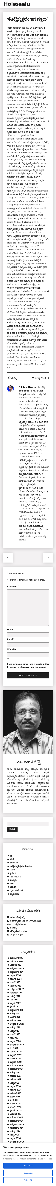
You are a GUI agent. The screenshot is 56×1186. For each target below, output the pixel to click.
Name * (11, 629)
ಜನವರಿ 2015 (15, 1114)
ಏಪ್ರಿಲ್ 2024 (15, 975)
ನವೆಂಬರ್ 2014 (16, 1121)
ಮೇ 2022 (14, 999)
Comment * (13, 586)
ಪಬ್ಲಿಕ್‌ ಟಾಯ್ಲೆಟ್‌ (16, 934)
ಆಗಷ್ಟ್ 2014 (15, 1131)
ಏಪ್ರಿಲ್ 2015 (15, 1103)
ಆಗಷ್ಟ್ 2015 (15, 1096)
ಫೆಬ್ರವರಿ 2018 (15, 1062)
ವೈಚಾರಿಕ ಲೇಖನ (16, 890)
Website (11, 649)
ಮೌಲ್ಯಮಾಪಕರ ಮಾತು (19, 931)
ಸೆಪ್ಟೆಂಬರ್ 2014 (16, 1127)
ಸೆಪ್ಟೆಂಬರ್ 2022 (16, 992)
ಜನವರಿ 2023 (15, 985)
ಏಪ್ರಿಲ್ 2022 (15, 1003)
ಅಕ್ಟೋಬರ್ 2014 (17, 1124)
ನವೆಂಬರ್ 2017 (16, 1069)
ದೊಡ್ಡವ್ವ (13, 927)
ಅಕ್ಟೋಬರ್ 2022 (17, 989)
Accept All (28, 1165)
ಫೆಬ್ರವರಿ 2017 (15, 1075)
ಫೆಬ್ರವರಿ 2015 (15, 1110)
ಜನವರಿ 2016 (15, 1093)
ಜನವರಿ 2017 (15, 1079)
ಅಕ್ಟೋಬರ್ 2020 (17, 1023)
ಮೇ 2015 (14, 1100)
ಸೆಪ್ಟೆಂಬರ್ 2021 (16, 1010)
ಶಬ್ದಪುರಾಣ (14, 894)
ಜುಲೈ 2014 (14, 1134)
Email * (10, 639)
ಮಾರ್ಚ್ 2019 (15, 1051)
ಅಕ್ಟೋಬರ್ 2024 (17, 968)
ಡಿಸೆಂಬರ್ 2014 (16, 1117)
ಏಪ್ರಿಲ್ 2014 (15, 1138)
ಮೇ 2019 (14, 1048)
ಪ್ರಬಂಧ (13, 873)
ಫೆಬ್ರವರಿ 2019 (15, 1055)
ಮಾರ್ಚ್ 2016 (15, 1089)
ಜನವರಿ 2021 (15, 1020)
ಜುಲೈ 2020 (14, 1030)
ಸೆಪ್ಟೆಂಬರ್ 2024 (16, 972)
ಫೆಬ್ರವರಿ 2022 (15, 1006)
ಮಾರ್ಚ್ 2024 (15, 978)
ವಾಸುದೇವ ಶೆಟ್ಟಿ (38, 387)
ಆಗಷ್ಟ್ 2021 (15, 1013)
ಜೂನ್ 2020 (15, 1034)
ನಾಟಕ (12, 869)
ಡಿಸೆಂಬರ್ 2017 (16, 1065)
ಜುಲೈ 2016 (14, 1082)
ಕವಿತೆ (12, 859)
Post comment (28, 675)
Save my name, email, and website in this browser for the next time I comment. (28, 666)
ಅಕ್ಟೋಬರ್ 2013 (17, 1141)
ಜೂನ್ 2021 (15, 1017)
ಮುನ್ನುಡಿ (13, 880)
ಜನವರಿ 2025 (15, 965)
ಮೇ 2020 (14, 1037)
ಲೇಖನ (12, 883)
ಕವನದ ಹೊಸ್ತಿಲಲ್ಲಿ (17, 917)
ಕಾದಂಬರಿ (14, 862)
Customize (28, 1173)
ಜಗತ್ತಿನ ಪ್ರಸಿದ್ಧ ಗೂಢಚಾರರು (21, 866)
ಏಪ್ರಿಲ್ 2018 (15, 1058)
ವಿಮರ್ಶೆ (13, 378)
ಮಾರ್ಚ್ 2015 (15, 1107)
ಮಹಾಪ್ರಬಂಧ (15, 876)
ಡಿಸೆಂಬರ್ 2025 (16, 958)
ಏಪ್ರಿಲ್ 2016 (15, 1086)
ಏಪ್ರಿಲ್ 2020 (15, 1041)
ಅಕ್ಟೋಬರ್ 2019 (17, 1044)
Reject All (28, 1180)
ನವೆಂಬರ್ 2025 (16, 961)
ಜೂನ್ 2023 (15, 982)
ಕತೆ (11, 855)
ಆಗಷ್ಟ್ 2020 (15, 1027)
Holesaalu (17, 4)
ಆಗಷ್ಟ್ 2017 (15, 1072)
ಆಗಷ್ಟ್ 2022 (15, 996)
